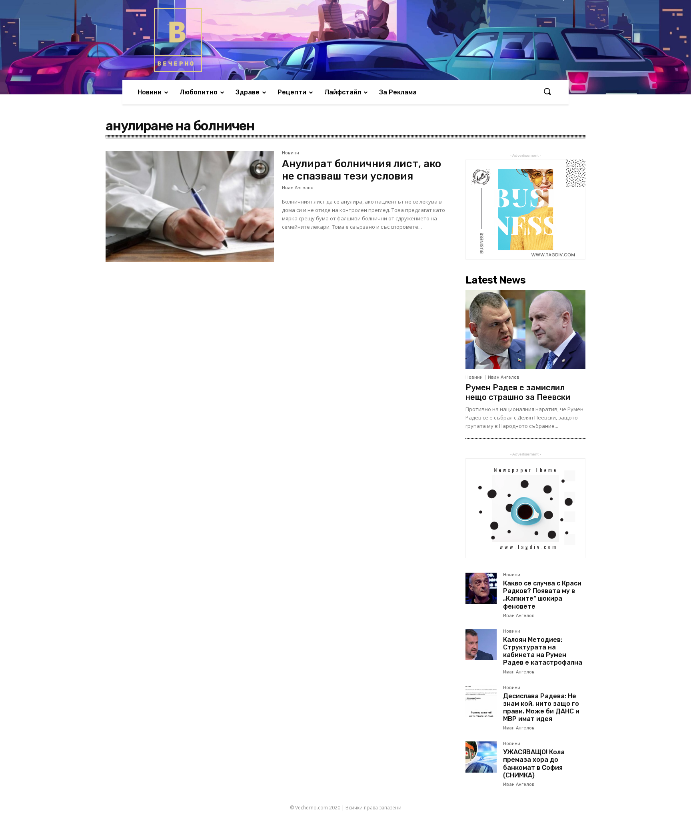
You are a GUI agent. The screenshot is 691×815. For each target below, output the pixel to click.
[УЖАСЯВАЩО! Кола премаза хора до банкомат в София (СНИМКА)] (481, 757)
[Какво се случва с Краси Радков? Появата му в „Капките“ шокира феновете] (481, 588)
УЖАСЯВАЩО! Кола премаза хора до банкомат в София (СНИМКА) (534, 763)
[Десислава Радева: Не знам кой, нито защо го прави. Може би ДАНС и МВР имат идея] (481, 701)
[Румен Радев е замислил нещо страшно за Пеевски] (525, 329)
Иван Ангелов (298, 187)
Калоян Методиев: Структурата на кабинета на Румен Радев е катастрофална (542, 651)
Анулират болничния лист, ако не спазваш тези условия (361, 170)
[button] (547, 92)
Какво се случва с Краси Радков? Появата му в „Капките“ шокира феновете (542, 594)
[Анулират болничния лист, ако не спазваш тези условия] (190, 206)
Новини (290, 153)
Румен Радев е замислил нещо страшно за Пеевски (517, 392)
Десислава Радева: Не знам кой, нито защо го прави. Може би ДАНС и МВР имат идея (541, 707)
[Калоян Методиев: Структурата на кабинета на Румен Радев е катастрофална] (481, 644)
